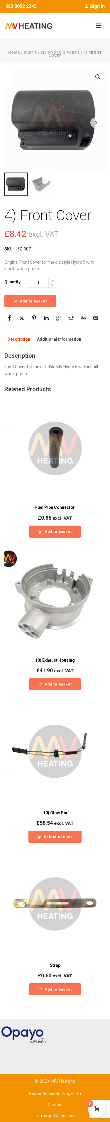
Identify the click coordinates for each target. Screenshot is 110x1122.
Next (95, 122)
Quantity (12, 282)
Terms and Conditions (55, 1115)
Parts (30, 53)
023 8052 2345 (21, 6)
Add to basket (33, 301)
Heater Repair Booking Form (55, 1093)
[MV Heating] (26, 26)
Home (14, 53)
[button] (98, 77)
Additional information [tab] (59, 339)
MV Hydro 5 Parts (60, 53)
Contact (55, 1104)
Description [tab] (18, 339)
